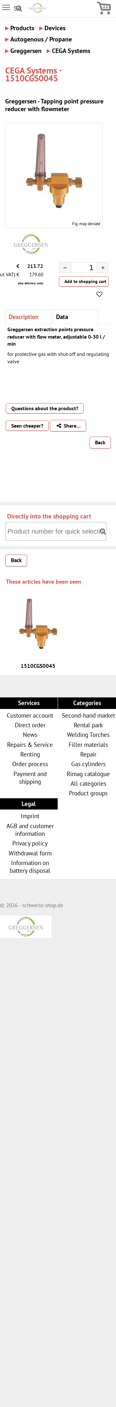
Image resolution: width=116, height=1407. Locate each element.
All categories (88, 783)
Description (23, 317)
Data (62, 317)
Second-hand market (88, 715)
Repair (88, 754)
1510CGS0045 (38, 665)
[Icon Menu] (7, 7)
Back (100, 442)
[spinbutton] (78, 268)
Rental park (88, 725)
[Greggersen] (37, 10)
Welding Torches (88, 734)
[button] (103, 267)
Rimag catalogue (88, 774)
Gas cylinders (88, 764)
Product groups (88, 793)
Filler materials (88, 744)
